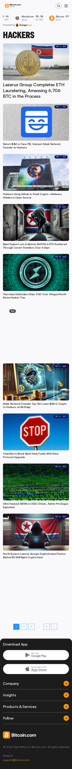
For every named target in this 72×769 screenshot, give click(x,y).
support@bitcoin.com (16, 759)
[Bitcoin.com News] (13, 6)
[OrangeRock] (24, 25)
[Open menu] (66, 6)
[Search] (59, 6)
